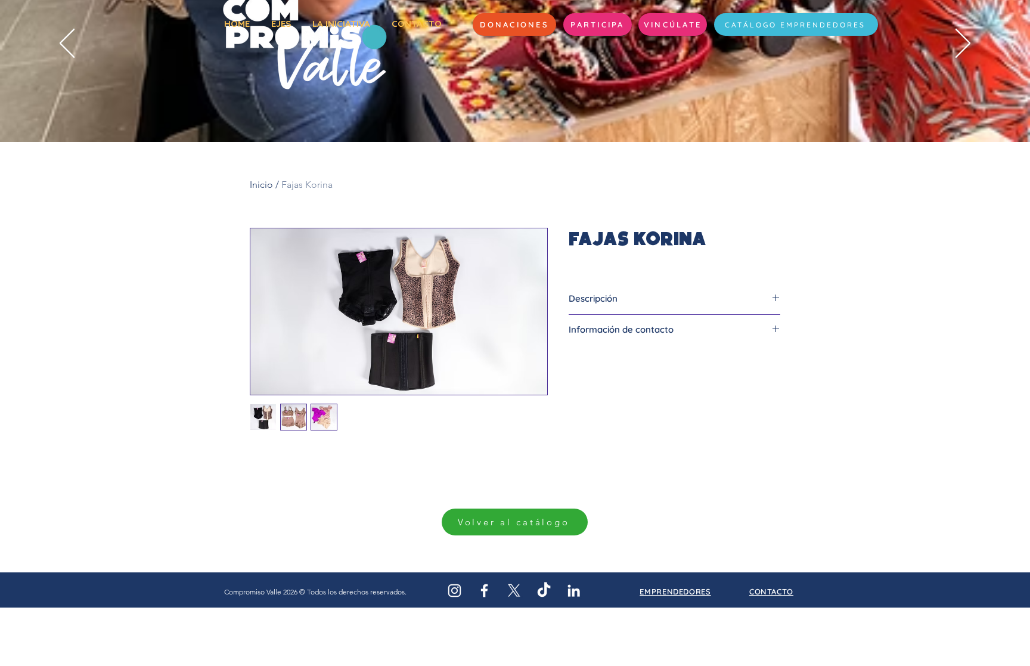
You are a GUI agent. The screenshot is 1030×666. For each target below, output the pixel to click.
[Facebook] (484, 590)
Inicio (261, 184)
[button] (597, 24)
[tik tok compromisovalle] (544, 590)
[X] (514, 590)
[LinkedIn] (573, 590)
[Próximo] (962, 44)
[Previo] (67, 44)
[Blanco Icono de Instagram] (454, 590)
